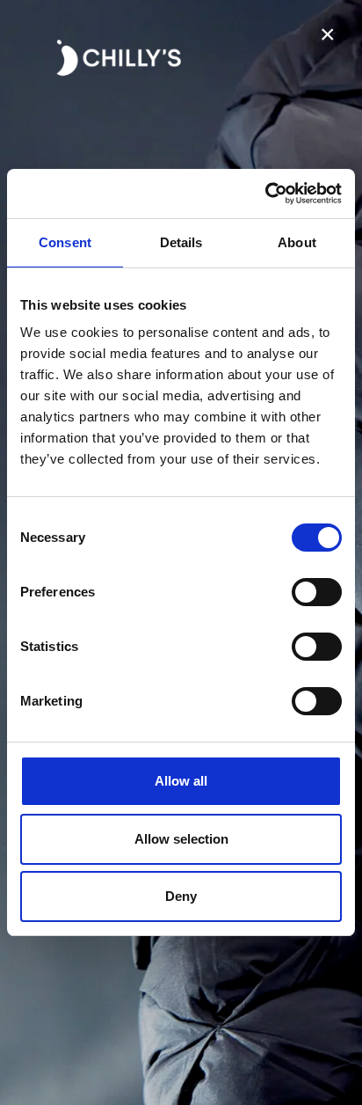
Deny (181, 896)
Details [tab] (181, 242)
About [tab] (297, 242)
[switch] (317, 592)
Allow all (181, 780)
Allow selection (181, 838)
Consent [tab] (65, 242)
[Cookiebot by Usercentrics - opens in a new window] (265, 193)
